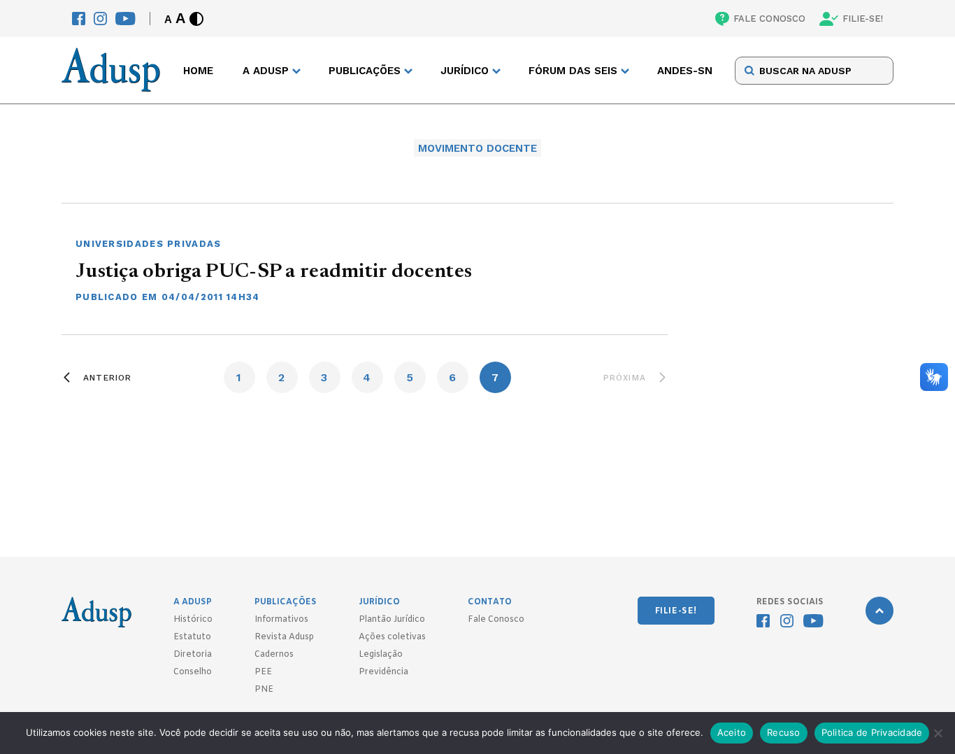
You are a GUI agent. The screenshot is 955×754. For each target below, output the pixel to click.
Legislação (381, 654)
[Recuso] (938, 733)
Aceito (732, 732)
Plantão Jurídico (392, 619)
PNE (263, 689)
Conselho (192, 672)
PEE (263, 672)
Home (198, 70)
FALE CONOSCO (769, 18)
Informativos (281, 619)
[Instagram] (100, 18)
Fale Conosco (496, 619)
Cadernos (274, 654)
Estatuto (192, 637)
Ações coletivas (392, 637)
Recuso (783, 732)
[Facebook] (78, 18)
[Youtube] (125, 18)
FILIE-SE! (862, 18)
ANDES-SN (684, 70)
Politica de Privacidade (872, 732)
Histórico (193, 619)
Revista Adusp (284, 637)
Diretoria (192, 654)
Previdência (383, 672)
